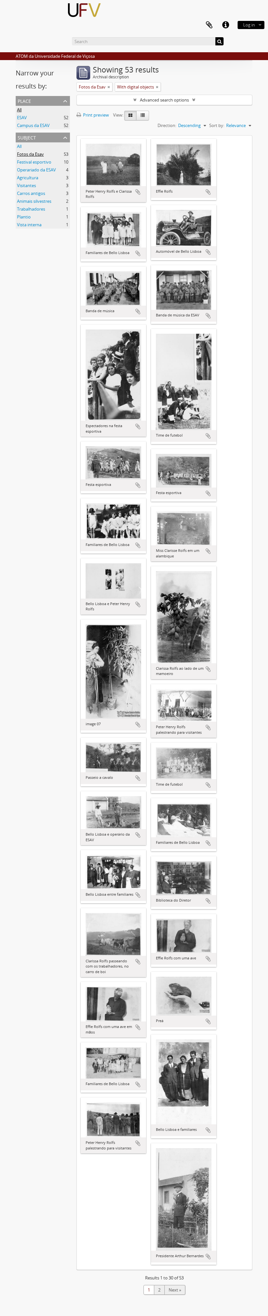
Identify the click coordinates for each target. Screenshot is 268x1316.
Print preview (95, 115)
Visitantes (26, 185)
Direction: (167, 125)
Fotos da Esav (30, 154)
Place (24, 100)
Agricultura (27, 178)
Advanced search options (164, 100)
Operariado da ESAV (36, 170)
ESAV (22, 117)
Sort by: (216, 125)
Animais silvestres (34, 201)
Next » (175, 1290)
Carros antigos (31, 193)
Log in (249, 25)
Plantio (24, 217)
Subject (27, 137)
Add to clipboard (138, 192)
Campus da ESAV (33, 125)
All (19, 110)
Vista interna (29, 225)
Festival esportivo (34, 162)
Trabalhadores (31, 209)
